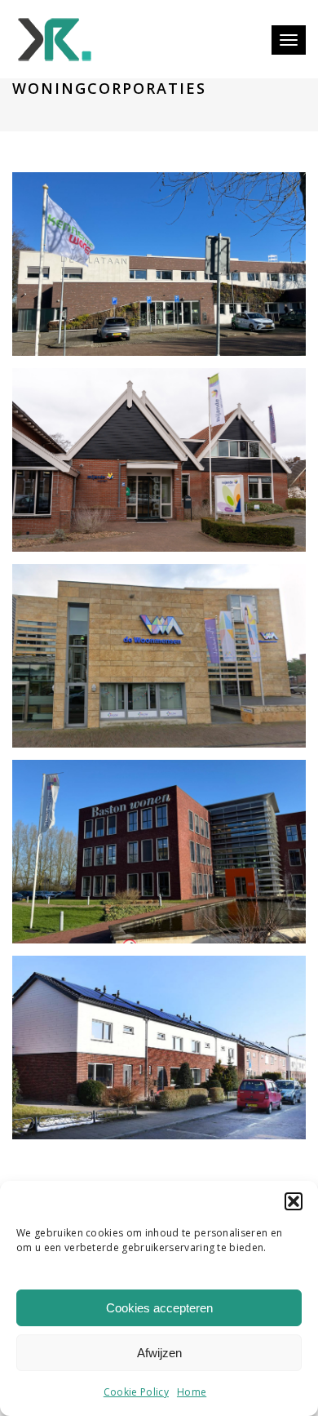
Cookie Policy (136, 1392)
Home (191, 1392)
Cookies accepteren (159, 1308)
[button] (293, 1201)
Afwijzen (159, 1353)
